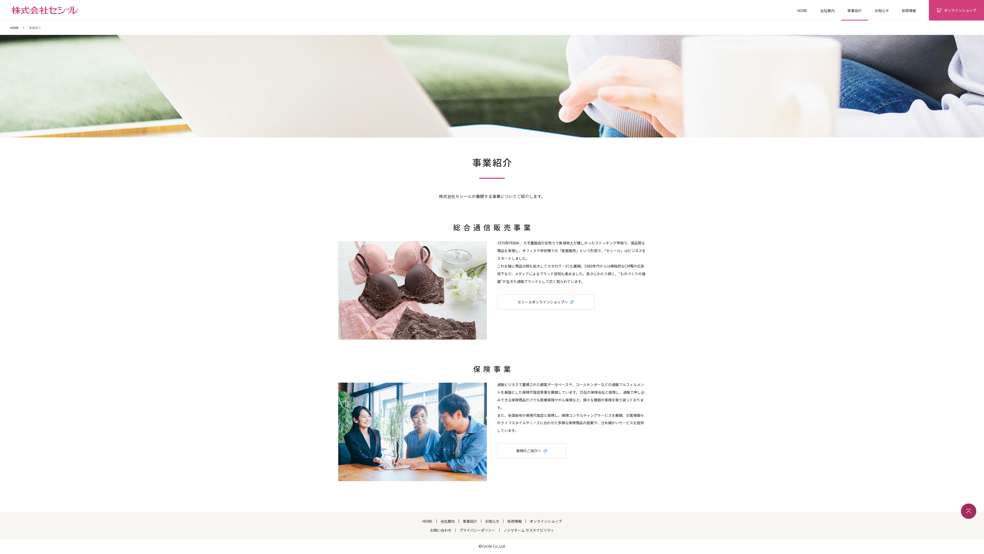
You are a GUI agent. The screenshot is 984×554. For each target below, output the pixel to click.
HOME (802, 10)
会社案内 (827, 10)
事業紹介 (470, 521)
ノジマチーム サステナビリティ (528, 530)
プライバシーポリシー (477, 530)
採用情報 (909, 10)
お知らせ (882, 10)
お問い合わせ (441, 530)
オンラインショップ (546, 521)
